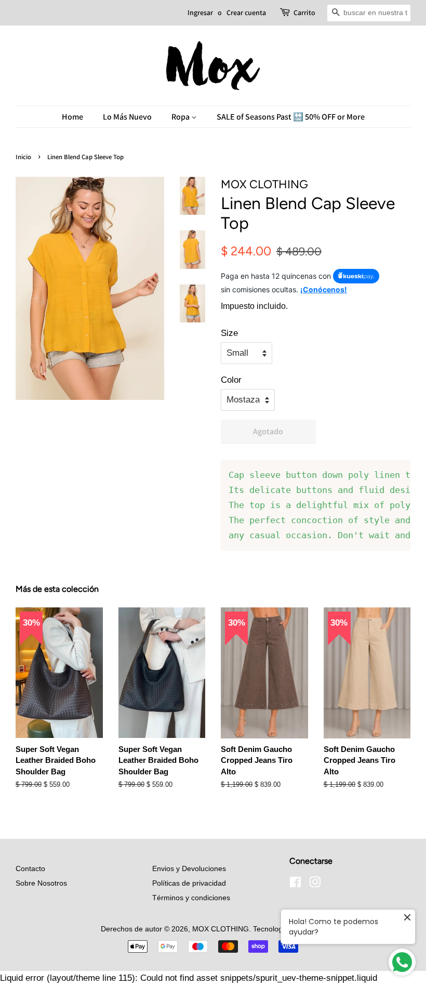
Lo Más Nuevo (127, 116)
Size (229, 333)
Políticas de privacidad (189, 883)
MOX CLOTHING (220, 929)
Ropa (181, 116)
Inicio (23, 156)
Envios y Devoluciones (189, 868)
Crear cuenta (246, 12)
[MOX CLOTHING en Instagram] (315, 884)
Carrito (304, 12)
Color (231, 380)
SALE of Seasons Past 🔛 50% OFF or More (291, 116)
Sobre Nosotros (41, 883)
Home (72, 116)
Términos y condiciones (191, 897)
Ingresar (200, 12)
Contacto (30, 868)
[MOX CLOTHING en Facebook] (295, 884)
